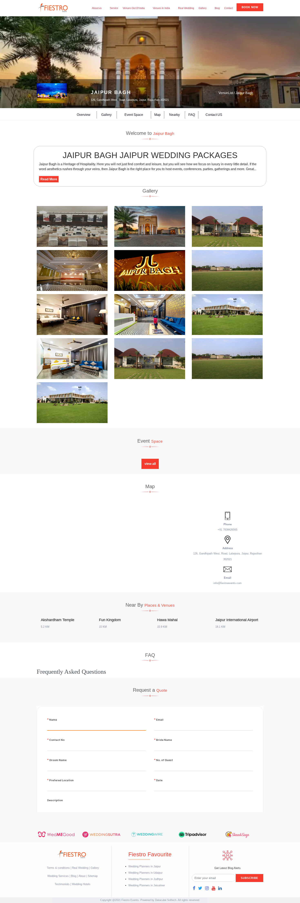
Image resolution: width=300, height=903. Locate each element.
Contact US (214, 114)
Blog (217, 8)
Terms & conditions (59, 867)
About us (97, 8)
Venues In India (161, 8)
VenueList (226, 93)
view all (150, 463)
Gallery (203, 8)
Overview (83, 114)
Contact (228, 8)
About (82, 876)
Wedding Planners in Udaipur (145, 872)
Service (114, 8)
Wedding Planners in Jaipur (144, 866)
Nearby (174, 114)
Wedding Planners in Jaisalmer (146, 885)
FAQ (191, 114)
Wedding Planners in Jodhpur (145, 879)
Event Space (133, 114)
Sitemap (93, 876)
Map (157, 114)
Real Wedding (186, 8)
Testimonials (62, 884)
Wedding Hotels (81, 884)
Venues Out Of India (134, 8)
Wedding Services (58, 876)
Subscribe (249, 878)
